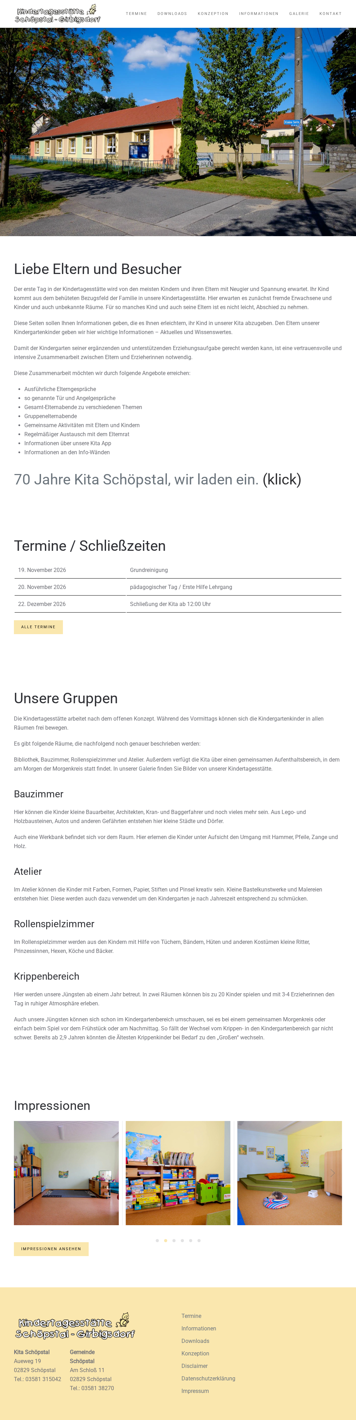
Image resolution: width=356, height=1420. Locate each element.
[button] (23, 1173)
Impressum (195, 1391)
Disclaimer (194, 1366)
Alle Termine (38, 627)
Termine (136, 13)
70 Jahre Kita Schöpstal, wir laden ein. (136, 479)
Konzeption (213, 13)
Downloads (172, 13)
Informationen (259, 13)
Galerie (299, 13)
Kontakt (330, 13)
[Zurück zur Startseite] (57, 14)
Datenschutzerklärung (208, 1378)
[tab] (157, 1240)
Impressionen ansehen (51, 1249)
